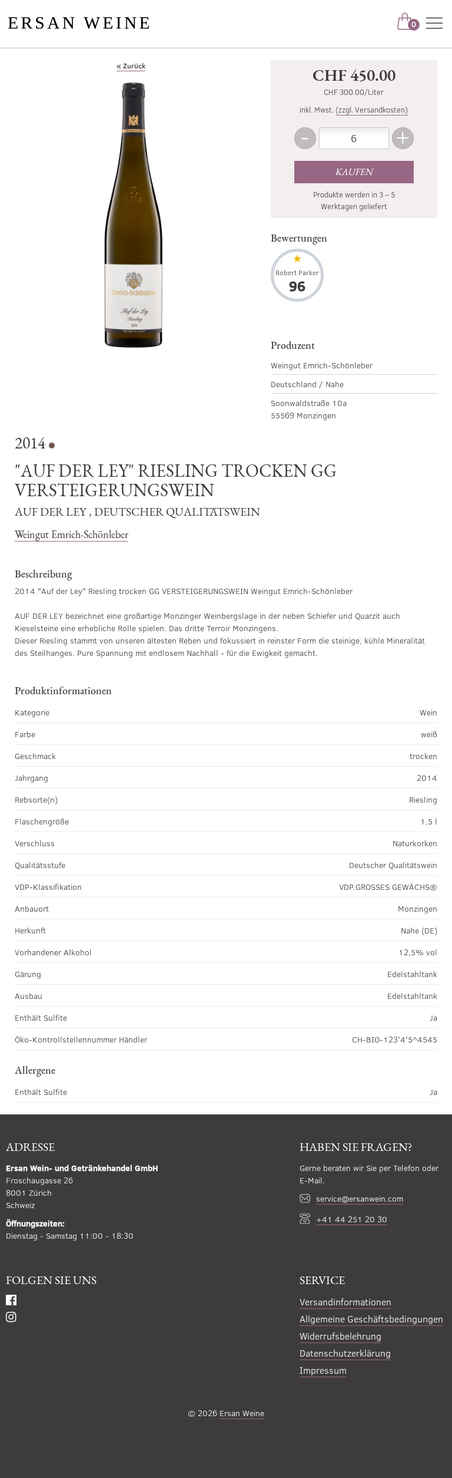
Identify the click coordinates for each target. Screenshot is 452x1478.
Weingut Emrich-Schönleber (71, 534)
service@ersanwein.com (359, 1198)
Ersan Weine (242, 1412)
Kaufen (354, 172)
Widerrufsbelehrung (340, 1335)
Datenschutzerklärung (345, 1353)
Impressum (323, 1370)
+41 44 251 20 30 (351, 1219)
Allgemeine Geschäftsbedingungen (371, 1318)
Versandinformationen (345, 1301)
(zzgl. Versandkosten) (371, 109)
